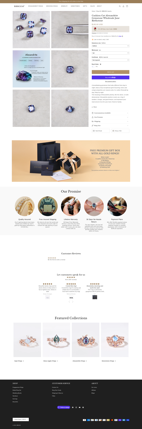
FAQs (53, 396)
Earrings (15, 398)
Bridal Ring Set (17, 390)
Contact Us (55, 387)
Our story (94, 387)
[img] (71, 277)
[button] (36, 6)
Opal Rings (18, 361)
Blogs (93, 393)
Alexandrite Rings (79, 361)
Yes (97, 66)
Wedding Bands (17, 393)
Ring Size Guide (56, 390)
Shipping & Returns (57, 393)
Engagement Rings (18, 387)
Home (93, 11)
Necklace (15, 396)
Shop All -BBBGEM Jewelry (104, 11)
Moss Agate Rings (49, 361)
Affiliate (94, 390)
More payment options (110, 81)
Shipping (94, 33)
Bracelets (15, 401)
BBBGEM (19, 425)
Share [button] (95, 107)
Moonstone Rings (108, 361)
